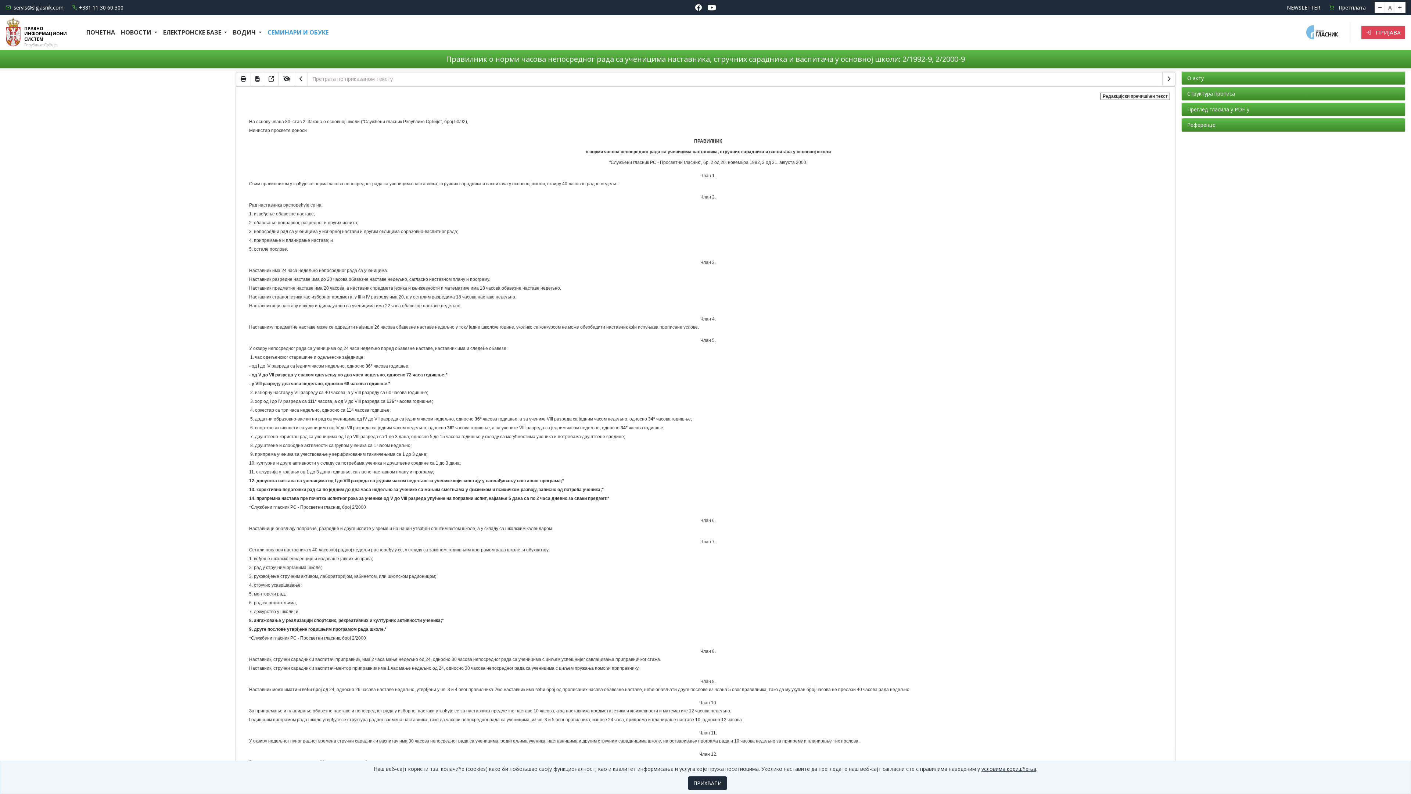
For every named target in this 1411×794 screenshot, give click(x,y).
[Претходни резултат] (301, 79)
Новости (137, 32)
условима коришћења (1008, 768)
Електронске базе (193, 32)
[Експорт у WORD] (257, 79)
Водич (245, 32)
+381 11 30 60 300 (101, 7)
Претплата (1351, 7)
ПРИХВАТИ (707, 783)
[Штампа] (243, 79)
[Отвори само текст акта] (271, 79)
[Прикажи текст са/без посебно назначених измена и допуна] (287, 79)
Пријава (1387, 32)
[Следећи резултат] (1169, 79)
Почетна (100, 32)
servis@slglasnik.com (39, 7)
